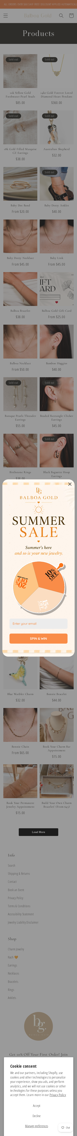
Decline (37, 1116)
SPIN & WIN (38, 638)
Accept (36, 1105)
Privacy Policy (58, 1094)
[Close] (70, 484)
